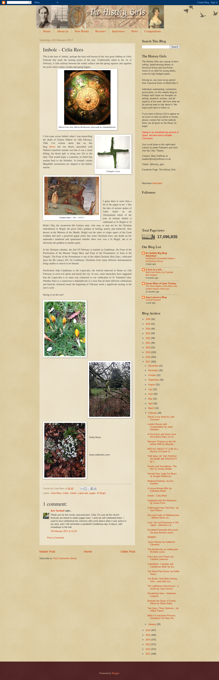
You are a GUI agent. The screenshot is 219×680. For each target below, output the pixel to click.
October (152, 375)
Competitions (152, 31)
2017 (148, 361)
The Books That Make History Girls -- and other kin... (162, 580)
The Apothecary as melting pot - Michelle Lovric (163, 550)
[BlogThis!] (85, 488)
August (152, 384)
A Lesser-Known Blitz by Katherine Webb (159, 489)
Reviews (100, 31)
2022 (148, 338)
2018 (148, 357)
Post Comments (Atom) (65, 558)
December (153, 365)
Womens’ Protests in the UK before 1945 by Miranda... (161, 442)
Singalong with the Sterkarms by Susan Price (162, 501)
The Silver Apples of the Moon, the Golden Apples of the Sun (161, 287)
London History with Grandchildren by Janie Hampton (160, 427)
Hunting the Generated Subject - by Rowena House (161, 259)
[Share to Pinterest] (95, 488)
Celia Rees (56, 493)
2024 (148, 328)
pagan (92, 493)
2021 (148, 343)
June (151, 394)
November (153, 370)
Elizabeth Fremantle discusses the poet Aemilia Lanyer (162, 531)
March (151, 408)
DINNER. (152, 537)
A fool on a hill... (154, 269)
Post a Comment (55, 537)
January (152, 624)
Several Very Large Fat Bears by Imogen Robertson (162, 475)
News (134, 31)
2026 (148, 319)
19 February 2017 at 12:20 (64, 531)
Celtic (66, 493)
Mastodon (157, 183)
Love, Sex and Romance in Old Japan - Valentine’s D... (162, 523)
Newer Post (47, 551)
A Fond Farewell (153, 300)
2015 (148, 635)
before (52, 146)
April (150, 403)
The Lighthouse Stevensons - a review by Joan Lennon (162, 587)
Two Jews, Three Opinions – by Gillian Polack (163, 609)
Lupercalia (83, 493)
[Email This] (82, 488)
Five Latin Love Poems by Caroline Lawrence (160, 557)
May (150, 398)
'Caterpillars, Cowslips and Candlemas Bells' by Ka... (161, 565)
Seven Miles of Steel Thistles (161, 283)
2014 (148, 639)
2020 (148, 347)
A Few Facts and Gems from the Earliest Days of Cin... (161, 435)
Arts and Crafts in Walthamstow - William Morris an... (163, 516)
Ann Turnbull (58, 510)
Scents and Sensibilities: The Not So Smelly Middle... (162, 467)
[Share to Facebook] (92, 488)
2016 (148, 630)
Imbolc (73, 493)
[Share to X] (88, 488)
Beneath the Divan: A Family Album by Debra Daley (161, 602)
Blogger (115, 673)
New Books (82, 31)
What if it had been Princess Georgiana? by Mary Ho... (161, 616)
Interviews (118, 31)
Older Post (128, 551)
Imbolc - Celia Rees (157, 495)
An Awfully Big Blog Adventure (156, 254)
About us (62, 31)
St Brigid (101, 493)
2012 (148, 649)
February (153, 413)
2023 (148, 333)
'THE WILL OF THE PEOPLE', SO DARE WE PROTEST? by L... (162, 459)
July (150, 389)
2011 (148, 654)
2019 (148, 352)
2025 (148, 324)
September (154, 379)
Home (47, 31)
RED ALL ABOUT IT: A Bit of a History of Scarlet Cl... (162, 450)
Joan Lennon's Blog (156, 297)
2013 (148, 644)
